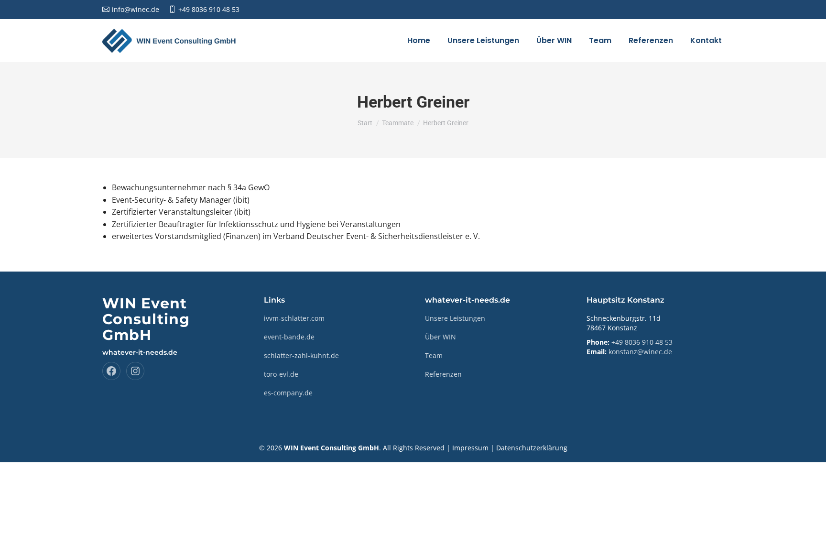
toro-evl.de (281, 374)
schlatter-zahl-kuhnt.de (301, 355)
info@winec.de (135, 9)
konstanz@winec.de (640, 351)
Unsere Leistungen (455, 318)
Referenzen (443, 374)
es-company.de (288, 392)
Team (434, 355)
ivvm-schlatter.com (294, 318)
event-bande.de (289, 336)
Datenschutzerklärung (531, 447)
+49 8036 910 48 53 (208, 9)
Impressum (470, 447)
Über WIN (440, 336)
